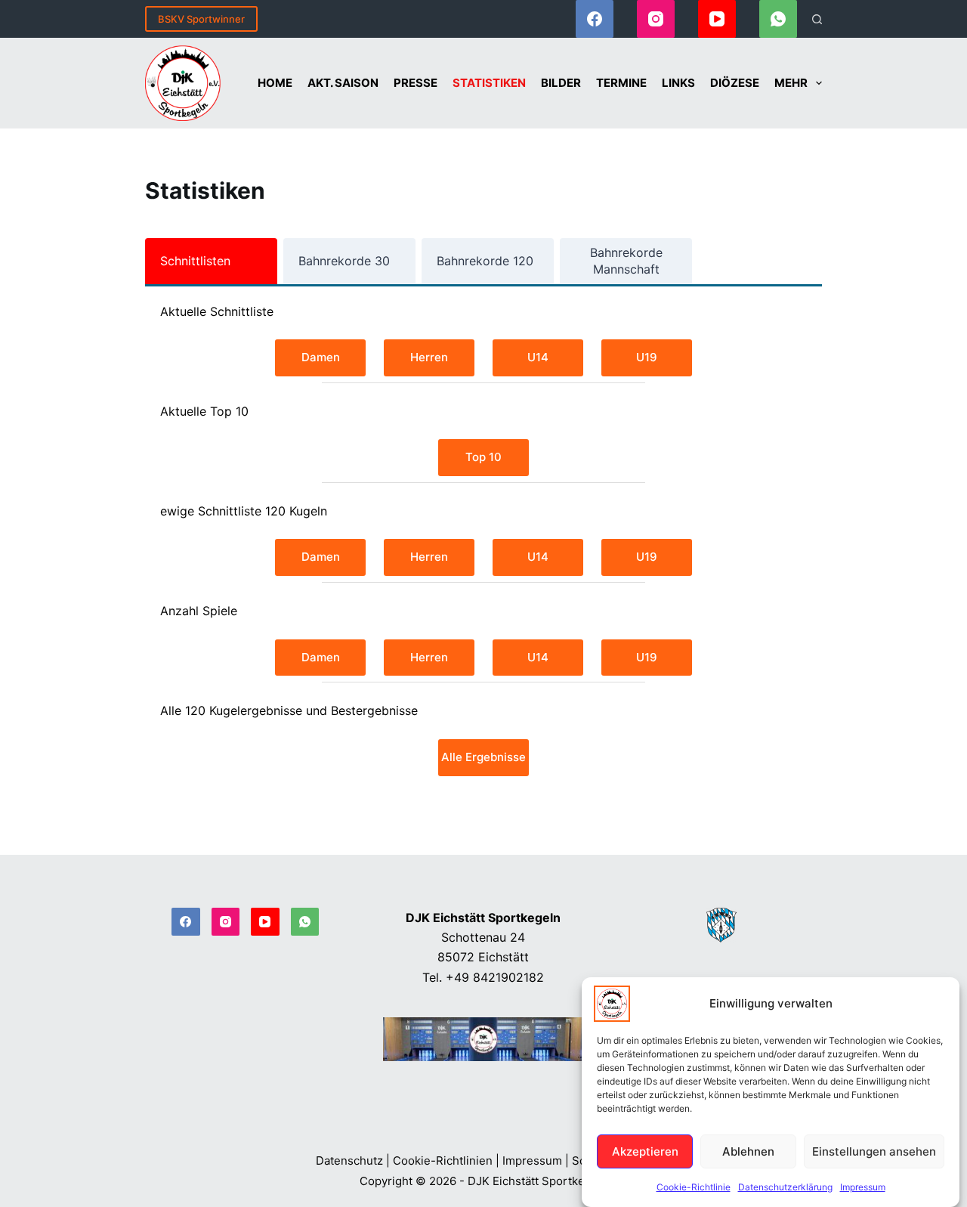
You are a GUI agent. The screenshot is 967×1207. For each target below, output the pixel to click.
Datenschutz (349, 1160)
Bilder (561, 83)
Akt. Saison (342, 83)
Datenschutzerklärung (785, 1187)
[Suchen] (817, 19)
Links (678, 83)
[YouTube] (717, 19)
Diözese (734, 83)
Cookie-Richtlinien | (446, 1160)
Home (275, 83)
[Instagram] (656, 19)
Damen (320, 357)
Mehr (791, 83)
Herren (429, 357)
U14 (537, 357)
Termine (621, 83)
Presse (415, 83)
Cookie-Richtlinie (694, 1187)
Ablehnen (748, 1151)
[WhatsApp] (778, 19)
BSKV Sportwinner (201, 19)
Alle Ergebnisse (483, 757)
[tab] (211, 261)
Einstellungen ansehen (874, 1151)
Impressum (862, 1187)
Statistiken (489, 83)
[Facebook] (594, 19)
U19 (646, 357)
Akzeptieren (645, 1151)
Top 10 (483, 457)
